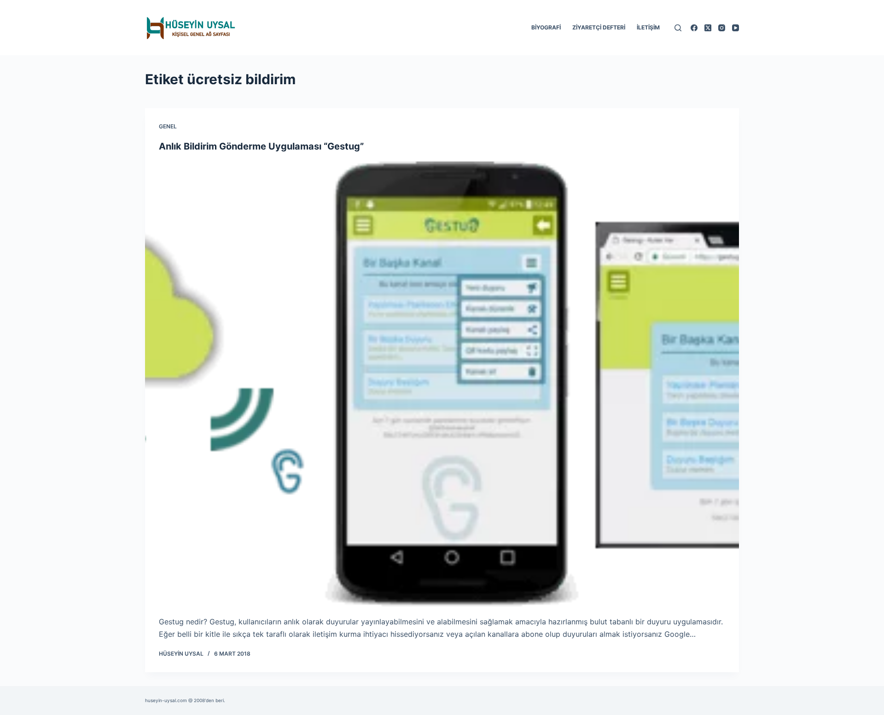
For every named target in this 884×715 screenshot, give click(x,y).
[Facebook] (694, 27)
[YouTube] (735, 27)
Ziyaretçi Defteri (598, 27)
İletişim (648, 27)
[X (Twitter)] (707, 27)
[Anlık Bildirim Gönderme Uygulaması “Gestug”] (442, 384)
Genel (168, 126)
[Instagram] (721, 27)
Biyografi (546, 27)
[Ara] (678, 27)
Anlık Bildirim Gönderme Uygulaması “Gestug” (261, 146)
